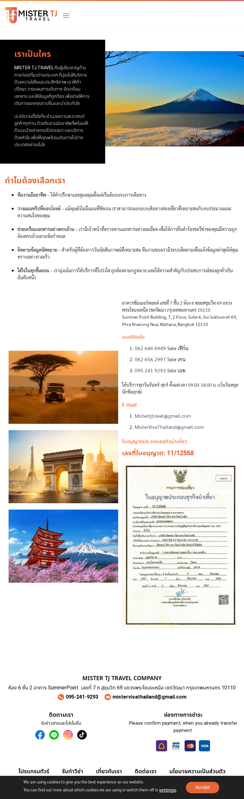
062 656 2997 (150, 359)
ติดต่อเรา (146, 771)
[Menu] (66, 15)
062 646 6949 (150, 348)
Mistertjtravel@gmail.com (163, 415)
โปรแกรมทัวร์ (33, 771)
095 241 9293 (150, 370)
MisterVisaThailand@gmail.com (169, 426)
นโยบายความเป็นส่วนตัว (197, 771)
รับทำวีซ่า (72, 771)
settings (167, 790)
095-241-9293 (82, 697)
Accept (202, 787)
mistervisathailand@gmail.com (149, 697)
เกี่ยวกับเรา (109, 771)
